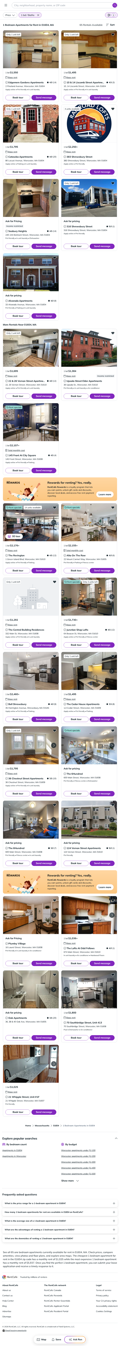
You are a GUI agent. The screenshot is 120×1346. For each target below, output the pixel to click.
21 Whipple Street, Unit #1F (23, 1096)
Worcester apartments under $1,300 (78, 1162)
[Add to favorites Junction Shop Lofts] (112, 581)
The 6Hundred (75, 773)
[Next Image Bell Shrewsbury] (53, 671)
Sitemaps (6, 1316)
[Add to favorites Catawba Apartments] (54, 108)
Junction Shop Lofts (77, 629)
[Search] (114, 5)
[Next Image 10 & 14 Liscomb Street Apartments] (112, 49)
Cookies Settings (104, 1311)
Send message (44, 97)
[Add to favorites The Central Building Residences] (54, 581)
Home (28, 1125)
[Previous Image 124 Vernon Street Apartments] (66, 819)
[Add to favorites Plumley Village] (54, 900)
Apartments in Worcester (14, 1156)
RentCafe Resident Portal (56, 1311)
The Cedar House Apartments (83, 704)
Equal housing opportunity (15, 1330)
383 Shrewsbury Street (79, 156)
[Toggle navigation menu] (5, 5)
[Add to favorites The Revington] (54, 507)
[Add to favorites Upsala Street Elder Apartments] (112, 333)
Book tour (18, 97)
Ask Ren (77, 1339)
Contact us (7, 1295)
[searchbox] (65, 5)
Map (43, 1339)
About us (6, 1290)
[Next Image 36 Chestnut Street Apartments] (53, 745)
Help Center (8, 1300)
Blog (4, 1306)
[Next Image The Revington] (53, 522)
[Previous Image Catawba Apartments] (8, 123)
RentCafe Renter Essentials (57, 1300)
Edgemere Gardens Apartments (26, 82)
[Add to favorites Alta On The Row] (112, 507)
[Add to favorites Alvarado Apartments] (54, 257)
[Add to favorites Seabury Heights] (54, 183)
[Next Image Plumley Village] (53, 915)
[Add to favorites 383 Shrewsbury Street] (112, 108)
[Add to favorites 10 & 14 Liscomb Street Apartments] (112, 34)
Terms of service (103, 1290)
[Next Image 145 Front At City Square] (53, 422)
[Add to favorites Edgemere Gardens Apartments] (54, 34)
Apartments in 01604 (12, 1150)
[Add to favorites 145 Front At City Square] (54, 407)
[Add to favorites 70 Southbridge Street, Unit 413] (112, 974)
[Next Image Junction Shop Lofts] (112, 596)
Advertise (6, 1311)
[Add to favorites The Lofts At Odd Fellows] (112, 900)
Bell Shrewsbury (17, 704)
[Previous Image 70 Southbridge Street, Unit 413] (66, 989)
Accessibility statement (107, 1306)
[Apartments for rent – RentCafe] (10, 1277)
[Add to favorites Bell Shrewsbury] (54, 656)
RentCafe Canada (52, 1290)
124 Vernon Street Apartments (84, 848)
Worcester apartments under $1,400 (78, 1168)
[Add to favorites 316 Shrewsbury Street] (112, 183)
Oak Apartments (17, 1017)
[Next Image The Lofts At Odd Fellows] (112, 915)
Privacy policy (102, 1295)
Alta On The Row (76, 555)
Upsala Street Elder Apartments (84, 380)
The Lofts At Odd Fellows (81, 948)
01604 (56, 1125)
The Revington (16, 555)
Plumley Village (17, 943)
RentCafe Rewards (53, 1295)
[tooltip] (11, 77)
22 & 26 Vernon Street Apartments (27, 380)
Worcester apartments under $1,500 (78, 1173)
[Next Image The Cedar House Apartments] (112, 671)
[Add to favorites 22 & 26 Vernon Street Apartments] (54, 333)
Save (58, 1339)
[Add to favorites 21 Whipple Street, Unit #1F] (54, 1049)
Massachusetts (42, 1125)
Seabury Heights (17, 231)
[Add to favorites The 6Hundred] (112, 730)
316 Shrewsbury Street (79, 226)
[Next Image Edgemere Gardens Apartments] (53, 49)
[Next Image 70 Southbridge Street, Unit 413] (112, 989)
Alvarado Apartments (20, 300)
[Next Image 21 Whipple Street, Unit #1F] (53, 1063)
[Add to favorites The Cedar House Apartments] (112, 656)
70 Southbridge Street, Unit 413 (84, 1022)
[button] (38, 15)
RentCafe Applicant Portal (56, 1306)
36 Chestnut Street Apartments (25, 778)
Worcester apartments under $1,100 (78, 1150)
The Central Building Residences (26, 629)
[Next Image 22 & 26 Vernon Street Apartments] (53, 348)
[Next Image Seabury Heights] (53, 198)
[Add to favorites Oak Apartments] (54, 974)
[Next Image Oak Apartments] (53, 989)
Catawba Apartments (20, 156)
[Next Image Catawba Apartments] (53, 123)
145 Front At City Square (22, 455)
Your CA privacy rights (106, 1300)
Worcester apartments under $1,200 (78, 1156)
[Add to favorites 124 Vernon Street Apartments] (112, 804)
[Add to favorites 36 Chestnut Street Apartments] (54, 730)
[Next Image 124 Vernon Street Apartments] (112, 819)
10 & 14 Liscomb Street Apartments (86, 82)
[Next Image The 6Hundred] (112, 745)
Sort (112, 24)
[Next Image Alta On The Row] (112, 522)
